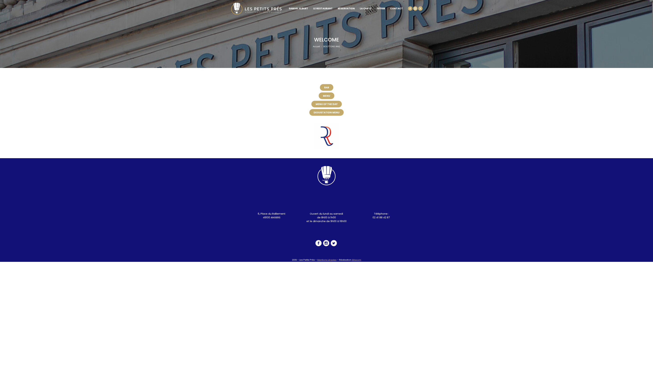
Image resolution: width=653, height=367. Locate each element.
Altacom (356, 259)
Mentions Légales (327, 259)
